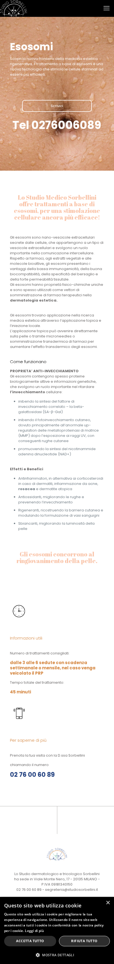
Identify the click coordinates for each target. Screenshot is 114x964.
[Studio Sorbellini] (13, 8)
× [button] (108, 903)
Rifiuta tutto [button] (84, 941)
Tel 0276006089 (56, 125)
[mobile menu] (106, 8)
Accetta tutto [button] (30, 941)
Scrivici (57, 106)
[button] (57, 955)
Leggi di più (34, 930)
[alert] (57, 930)
